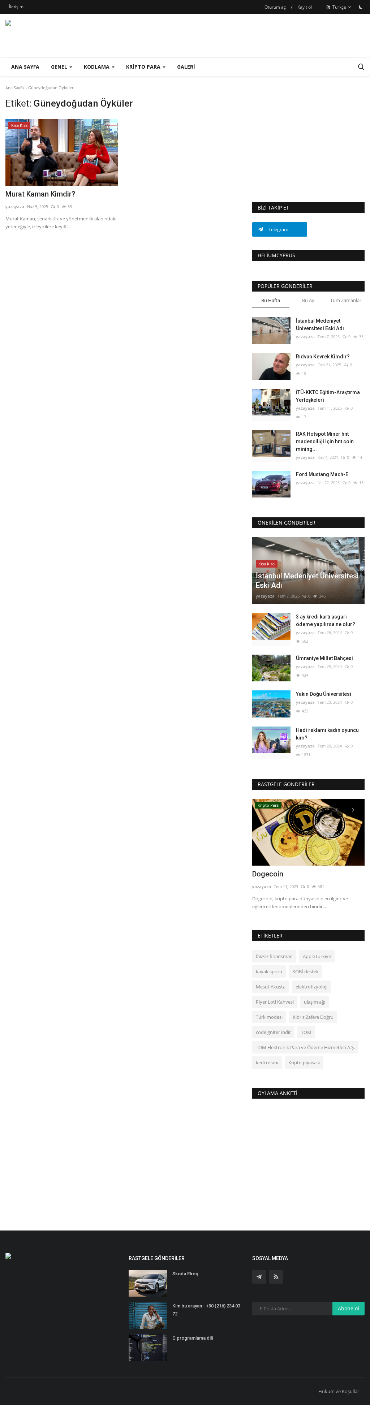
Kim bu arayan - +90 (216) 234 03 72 (206, 1309)
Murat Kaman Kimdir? (40, 194)
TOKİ (306, 1032)
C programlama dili (192, 1338)
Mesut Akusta (270, 986)
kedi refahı (267, 1062)
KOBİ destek (305, 971)
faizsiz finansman (274, 956)
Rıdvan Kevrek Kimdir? (323, 356)
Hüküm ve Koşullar (338, 1391)
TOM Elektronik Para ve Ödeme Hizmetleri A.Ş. (305, 1047)
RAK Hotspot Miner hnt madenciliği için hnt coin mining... (325, 441)
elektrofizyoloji (311, 986)
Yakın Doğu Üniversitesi (323, 694)
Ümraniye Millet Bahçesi (324, 658)
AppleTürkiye (317, 956)
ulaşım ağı (314, 1002)
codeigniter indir (273, 1032)
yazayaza (14, 206)
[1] (361, 6)
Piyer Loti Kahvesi (275, 1002)
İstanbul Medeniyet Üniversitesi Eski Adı (320, 324)
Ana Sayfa (25, 66)
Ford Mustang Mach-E (322, 474)
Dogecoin (267, 874)
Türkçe (338, 7)
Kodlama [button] (97, 66)
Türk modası (269, 1017)
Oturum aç (275, 7)
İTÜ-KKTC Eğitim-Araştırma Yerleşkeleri (328, 396)
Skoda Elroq (185, 1273)
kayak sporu (269, 971)
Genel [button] (60, 66)
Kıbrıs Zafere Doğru (313, 1017)
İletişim (16, 7)
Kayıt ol (304, 7)
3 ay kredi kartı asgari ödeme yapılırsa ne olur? (325, 620)
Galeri (186, 66)
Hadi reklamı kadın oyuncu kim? (327, 734)
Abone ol (348, 1308)
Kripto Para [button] (144, 66)
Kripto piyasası (304, 1062)
